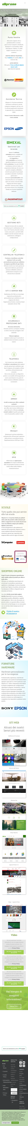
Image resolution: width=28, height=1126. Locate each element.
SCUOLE (5, 507)
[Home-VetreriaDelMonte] (14, 771)
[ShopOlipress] (14, 835)
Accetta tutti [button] (15, 1122)
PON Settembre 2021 (5, 1087)
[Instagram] (20, 1065)
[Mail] (24, 1065)
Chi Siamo (4, 1067)
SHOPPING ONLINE (11, 570)
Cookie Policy (5, 1075)
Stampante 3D (14, 1101)
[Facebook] (20, 1062)
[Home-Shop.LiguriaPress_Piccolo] (14, 905)
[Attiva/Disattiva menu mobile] (25, 3)
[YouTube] (24, 1062)
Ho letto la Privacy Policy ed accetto (14, 952)
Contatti (5, 1071)
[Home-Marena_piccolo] (14, 803)
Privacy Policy (16, 948)
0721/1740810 (22, 1089)
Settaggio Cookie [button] (6, 1122)
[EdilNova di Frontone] (14, 739)
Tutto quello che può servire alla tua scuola (14, 513)
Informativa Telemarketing (5, 1081)
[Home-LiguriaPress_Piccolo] (14, 868)
